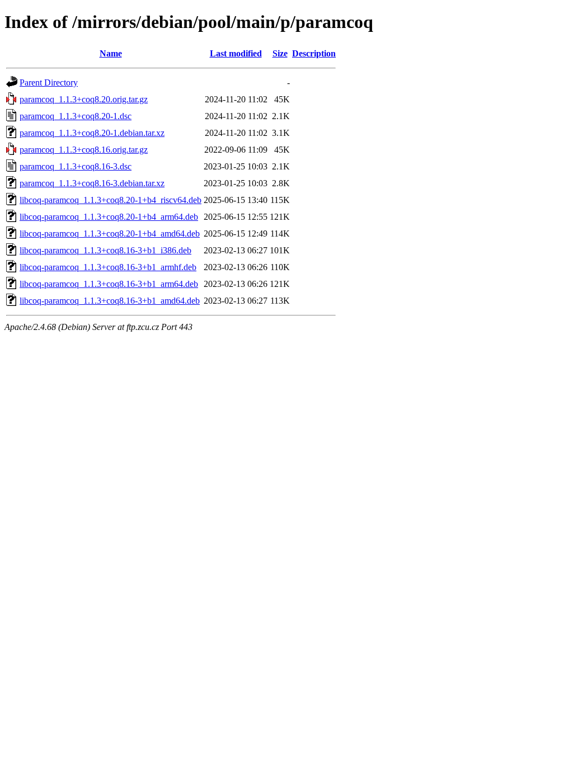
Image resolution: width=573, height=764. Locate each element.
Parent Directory (49, 82)
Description (314, 53)
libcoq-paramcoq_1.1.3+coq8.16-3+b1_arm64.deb (109, 284)
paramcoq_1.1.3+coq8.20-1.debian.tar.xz (92, 133)
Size (280, 53)
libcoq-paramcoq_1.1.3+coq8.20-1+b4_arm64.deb (109, 216)
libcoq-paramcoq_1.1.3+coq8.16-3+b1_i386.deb (105, 250)
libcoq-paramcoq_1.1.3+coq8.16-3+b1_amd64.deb (110, 300)
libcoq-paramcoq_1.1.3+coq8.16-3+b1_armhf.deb (108, 267)
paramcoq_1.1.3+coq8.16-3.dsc (75, 166)
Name (111, 53)
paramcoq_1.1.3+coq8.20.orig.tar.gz (84, 99)
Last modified (236, 53)
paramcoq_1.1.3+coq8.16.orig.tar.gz (84, 149)
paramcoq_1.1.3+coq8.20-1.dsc (75, 116)
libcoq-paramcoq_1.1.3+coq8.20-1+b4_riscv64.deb (110, 200)
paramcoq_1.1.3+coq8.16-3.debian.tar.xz (92, 183)
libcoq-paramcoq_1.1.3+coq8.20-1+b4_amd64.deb (110, 233)
